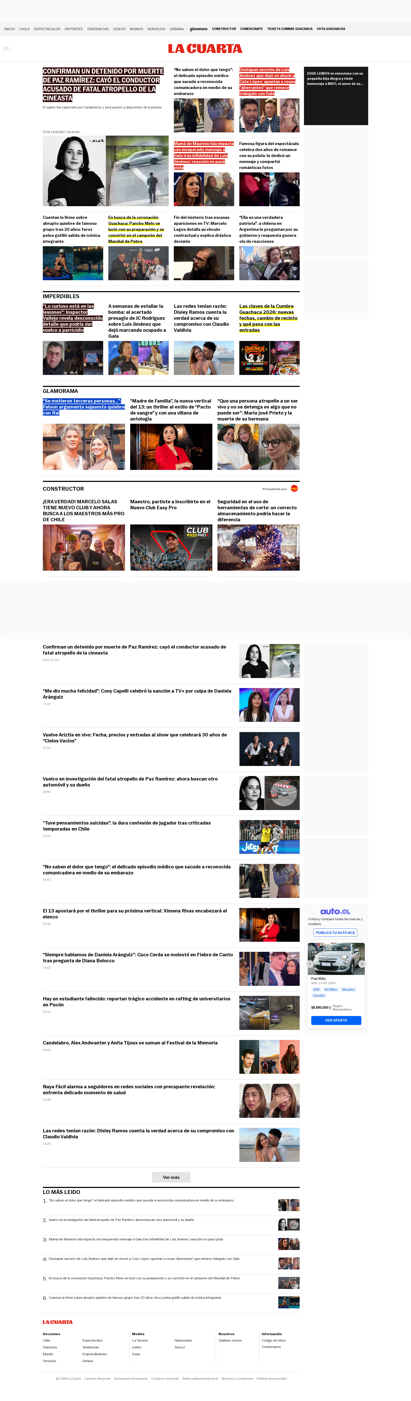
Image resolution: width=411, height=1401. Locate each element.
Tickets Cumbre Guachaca (290, 28)
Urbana (177, 29)
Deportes (74, 29)
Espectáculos (47, 29)
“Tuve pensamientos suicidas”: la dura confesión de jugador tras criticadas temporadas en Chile (127, 826)
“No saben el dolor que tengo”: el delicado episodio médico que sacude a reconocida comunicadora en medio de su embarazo (203, 81)
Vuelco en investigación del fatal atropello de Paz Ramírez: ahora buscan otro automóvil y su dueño (130, 782)
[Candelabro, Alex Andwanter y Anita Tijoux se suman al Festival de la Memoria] (269, 1057)
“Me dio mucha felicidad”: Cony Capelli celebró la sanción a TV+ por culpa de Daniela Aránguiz (137, 694)
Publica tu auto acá (335, 932)
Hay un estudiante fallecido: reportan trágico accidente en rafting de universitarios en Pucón (137, 1002)
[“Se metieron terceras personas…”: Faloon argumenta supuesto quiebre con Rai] (84, 447)
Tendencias (98, 29)
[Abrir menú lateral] (7, 48)
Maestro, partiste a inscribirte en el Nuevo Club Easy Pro (170, 505)
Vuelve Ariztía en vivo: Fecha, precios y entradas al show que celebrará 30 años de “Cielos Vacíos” (135, 738)
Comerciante (251, 28)
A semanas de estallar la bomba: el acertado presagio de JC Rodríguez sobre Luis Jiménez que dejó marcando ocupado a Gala (137, 321)
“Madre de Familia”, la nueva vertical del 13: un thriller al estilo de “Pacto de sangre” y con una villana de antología (170, 410)
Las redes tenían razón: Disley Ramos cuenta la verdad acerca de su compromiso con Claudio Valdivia (201, 318)
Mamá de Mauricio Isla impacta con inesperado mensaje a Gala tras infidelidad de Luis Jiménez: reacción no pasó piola (136, 1239)
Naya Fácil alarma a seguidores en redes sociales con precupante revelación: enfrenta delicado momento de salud (129, 1090)
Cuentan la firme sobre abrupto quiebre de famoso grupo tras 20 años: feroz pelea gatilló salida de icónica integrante (71, 229)
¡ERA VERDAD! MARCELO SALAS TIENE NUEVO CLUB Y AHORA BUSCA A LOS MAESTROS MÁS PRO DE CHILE (83, 511)
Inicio (9, 29)
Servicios (156, 29)
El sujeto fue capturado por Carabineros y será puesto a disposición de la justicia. (102, 107)
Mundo (136, 29)
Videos (119, 29)
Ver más (171, 1177)
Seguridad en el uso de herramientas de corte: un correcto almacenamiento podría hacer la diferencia (257, 511)
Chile (24, 29)
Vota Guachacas (331, 28)
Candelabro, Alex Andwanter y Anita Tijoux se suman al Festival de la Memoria (130, 1043)
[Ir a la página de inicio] (205, 48)
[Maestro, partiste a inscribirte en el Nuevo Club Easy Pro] (171, 548)
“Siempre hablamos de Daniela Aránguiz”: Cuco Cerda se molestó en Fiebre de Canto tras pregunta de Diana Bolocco (138, 958)
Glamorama (60, 391)
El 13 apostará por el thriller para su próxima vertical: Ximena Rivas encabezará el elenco (135, 914)
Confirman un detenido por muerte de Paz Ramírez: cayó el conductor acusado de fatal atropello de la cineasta (134, 650)
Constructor (224, 28)
